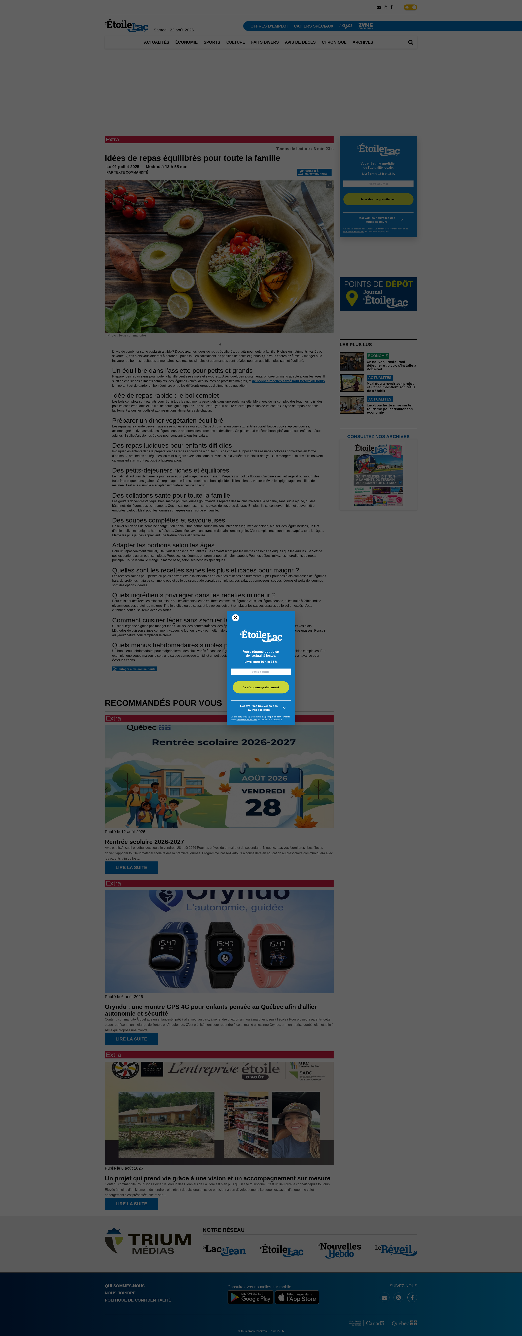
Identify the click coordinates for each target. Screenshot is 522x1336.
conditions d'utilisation (247, 719)
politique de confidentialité (277, 717)
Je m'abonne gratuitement (261, 687)
